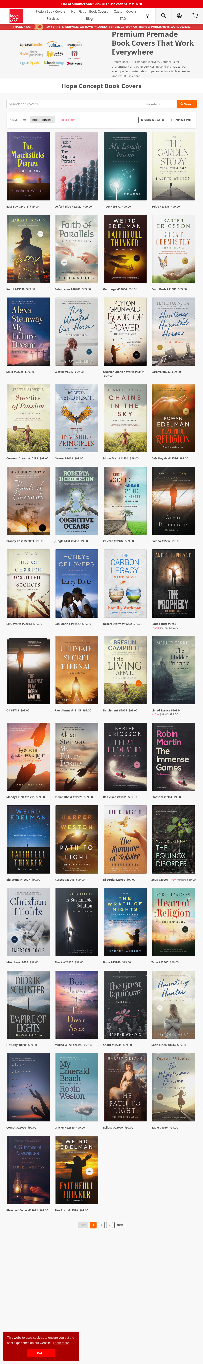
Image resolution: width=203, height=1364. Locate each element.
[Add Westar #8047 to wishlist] (93, 359)
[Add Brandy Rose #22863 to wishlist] (44, 524)
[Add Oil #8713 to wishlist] (44, 697)
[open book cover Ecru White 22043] (29, 584)
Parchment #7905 (115, 710)
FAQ (123, 18)
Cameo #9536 (160, 541)
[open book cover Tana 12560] (174, 923)
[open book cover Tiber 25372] (125, 167)
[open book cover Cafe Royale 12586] (174, 419)
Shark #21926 (64, 962)
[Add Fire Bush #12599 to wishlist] (93, 1193)
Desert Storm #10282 (117, 624)
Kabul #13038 (15, 289)
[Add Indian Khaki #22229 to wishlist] (93, 780)
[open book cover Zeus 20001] (174, 840)
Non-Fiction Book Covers (89, 11)
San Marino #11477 (68, 624)
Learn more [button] (61, 1343)
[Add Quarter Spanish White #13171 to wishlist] (141, 359)
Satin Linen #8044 (163, 1045)
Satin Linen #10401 (67, 289)
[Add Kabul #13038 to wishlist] (44, 272)
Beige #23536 (160, 206)
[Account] (179, 16)
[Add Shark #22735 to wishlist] (141, 1028)
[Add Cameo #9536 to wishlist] (189, 524)
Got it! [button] (41, 1353)
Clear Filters (68, 120)
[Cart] (195, 16)
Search (188, 104)
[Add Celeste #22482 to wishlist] (141, 524)
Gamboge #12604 (115, 289)
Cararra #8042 (160, 372)
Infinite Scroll (183, 120)
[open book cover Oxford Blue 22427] (77, 167)
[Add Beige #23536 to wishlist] (189, 189)
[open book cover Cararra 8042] (174, 332)
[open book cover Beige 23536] (174, 167)
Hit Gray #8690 (16, 1045)
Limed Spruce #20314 (166, 710)
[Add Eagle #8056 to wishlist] (189, 1110)
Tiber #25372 (112, 206)
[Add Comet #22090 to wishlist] (44, 1110)
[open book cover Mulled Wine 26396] (77, 1006)
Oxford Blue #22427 (68, 206)
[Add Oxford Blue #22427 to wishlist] (93, 189)
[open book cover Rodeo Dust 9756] (174, 584)
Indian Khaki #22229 (68, 797)
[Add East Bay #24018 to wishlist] (44, 189)
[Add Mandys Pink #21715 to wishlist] (44, 780)
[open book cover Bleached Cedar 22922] (29, 1171)
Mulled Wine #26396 (68, 1045)
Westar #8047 (64, 372)
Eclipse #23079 (113, 1127)
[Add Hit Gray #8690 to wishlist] (44, 1028)
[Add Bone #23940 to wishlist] (141, 945)
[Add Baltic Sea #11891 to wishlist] (141, 780)
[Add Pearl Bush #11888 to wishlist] (189, 272)
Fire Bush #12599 (66, 1210)
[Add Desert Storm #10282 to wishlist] (141, 611)
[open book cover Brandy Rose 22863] (29, 502)
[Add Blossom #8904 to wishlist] (189, 780)
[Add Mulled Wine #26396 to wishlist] (93, 1028)
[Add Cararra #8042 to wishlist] (189, 359)
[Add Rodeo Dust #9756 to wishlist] (189, 611)
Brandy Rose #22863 (20, 541)
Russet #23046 (64, 879)
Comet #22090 (16, 1127)
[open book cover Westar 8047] (77, 332)
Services (53, 18)
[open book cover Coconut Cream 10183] (29, 419)
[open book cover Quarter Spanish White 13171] (125, 332)
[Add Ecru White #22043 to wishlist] (44, 611)
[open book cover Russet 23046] (77, 840)
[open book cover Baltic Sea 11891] (125, 758)
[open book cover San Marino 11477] (77, 584)
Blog (89, 18)
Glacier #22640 (65, 1127)
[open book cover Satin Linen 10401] (77, 250)
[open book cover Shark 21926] (77, 923)
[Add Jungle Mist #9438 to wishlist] (93, 524)
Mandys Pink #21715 (20, 797)
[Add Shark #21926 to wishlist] (93, 945)
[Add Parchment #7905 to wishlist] (141, 697)
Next (120, 1225)
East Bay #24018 (17, 206)
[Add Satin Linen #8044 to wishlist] (189, 1028)
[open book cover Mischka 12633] (29, 923)
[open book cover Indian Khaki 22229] (77, 758)
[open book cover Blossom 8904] (174, 758)
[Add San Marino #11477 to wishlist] (93, 611)
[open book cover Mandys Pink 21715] (29, 758)
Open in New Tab (154, 120)
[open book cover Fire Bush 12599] (77, 1171)
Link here (134, 76)
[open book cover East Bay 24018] (29, 167)
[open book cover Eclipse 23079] (125, 1088)
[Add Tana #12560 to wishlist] (189, 945)
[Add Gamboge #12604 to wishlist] (141, 272)
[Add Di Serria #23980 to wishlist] (141, 863)
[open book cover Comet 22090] (29, 1088)
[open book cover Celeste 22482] (125, 502)
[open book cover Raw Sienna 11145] (77, 671)
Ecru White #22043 (19, 624)
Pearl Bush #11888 (163, 289)
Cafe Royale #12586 (164, 458)
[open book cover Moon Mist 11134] (125, 419)
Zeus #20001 (159, 879)
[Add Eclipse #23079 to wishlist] (141, 1110)
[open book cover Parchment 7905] (125, 671)
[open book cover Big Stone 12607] (29, 840)
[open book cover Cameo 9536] (174, 502)
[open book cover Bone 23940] (125, 923)
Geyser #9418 (64, 458)
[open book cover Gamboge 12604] (125, 250)
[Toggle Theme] (147, 16)
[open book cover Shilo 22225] (29, 332)
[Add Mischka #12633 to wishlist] (44, 945)
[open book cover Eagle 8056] (174, 1088)
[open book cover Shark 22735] (125, 1006)
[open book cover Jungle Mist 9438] (77, 502)
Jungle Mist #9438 (67, 541)
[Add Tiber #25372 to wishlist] (141, 189)
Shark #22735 (112, 1045)
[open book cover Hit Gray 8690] (29, 1006)
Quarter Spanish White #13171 (124, 372)
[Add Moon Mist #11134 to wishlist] (141, 441)
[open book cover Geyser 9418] (77, 419)
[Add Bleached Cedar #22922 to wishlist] (44, 1193)
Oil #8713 (12, 710)
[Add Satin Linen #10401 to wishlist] (93, 272)
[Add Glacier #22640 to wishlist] (93, 1110)
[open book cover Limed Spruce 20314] (174, 671)
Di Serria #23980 (114, 879)
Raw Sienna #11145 (68, 710)
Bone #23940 (112, 962)
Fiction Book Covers (50, 11)
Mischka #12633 (17, 962)
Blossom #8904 (161, 797)
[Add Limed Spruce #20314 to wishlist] (189, 697)
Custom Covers (125, 11)
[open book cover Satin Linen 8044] (174, 1006)
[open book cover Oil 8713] (29, 671)
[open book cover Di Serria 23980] (125, 840)
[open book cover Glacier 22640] (77, 1088)
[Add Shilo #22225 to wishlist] (44, 359)
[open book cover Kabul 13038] (29, 250)
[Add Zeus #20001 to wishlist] (189, 863)
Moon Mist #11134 (115, 458)
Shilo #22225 (15, 372)
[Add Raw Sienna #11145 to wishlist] (93, 697)
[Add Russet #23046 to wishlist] (93, 863)
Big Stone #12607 (18, 879)
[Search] (163, 16)
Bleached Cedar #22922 (22, 1210)
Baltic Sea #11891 (115, 797)
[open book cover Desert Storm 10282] (125, 584)
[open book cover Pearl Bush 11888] (174, 250)
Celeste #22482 (113, 541)
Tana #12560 (159, 962)
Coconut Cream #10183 (22, 458)
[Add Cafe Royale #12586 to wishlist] (189, 441)
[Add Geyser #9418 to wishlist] (93, 441)
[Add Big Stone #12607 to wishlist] (44, 863)
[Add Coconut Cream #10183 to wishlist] (44, 441)
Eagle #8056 (159, 1127)
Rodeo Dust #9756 (163, 624)
